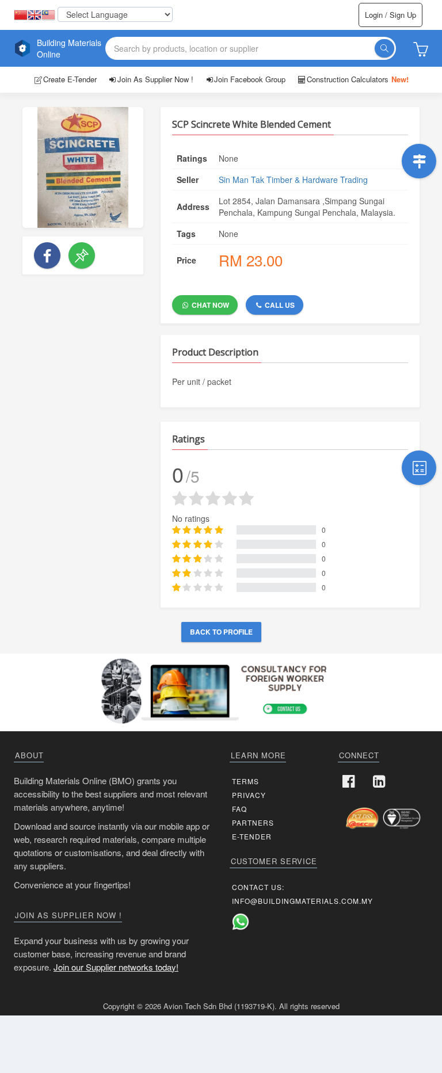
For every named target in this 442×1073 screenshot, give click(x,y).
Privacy (249, 795)
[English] (34, 15)
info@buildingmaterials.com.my (302, 901)
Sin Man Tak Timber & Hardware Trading (293, 179)
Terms (245, 781)
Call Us (279, 305)
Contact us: (258, 887)
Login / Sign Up (390, 14)
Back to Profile (221, 632)
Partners (253, 822)
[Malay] (48, 15)
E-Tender (252, 836)
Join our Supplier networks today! (116, 967)
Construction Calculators (357, 79)
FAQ (239, 809)
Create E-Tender (70, 79)
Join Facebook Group (249, 79)
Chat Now (209, 305)
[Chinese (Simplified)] (21, 15)
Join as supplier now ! (155, 79)
